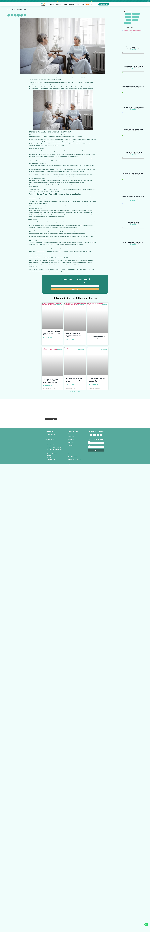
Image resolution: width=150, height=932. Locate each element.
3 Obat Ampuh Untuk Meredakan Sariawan (133, 242)
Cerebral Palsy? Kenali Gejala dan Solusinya (133, 66)
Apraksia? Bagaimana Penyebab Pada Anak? (133, 86)
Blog (83, 4)
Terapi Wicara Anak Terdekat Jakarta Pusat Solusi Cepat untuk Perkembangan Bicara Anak (51, 381)
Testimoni (78, 4)
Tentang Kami (58, 4)
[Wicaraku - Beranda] (43, 4)
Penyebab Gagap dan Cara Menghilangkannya (133, 107)
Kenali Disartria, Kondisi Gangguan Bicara (133, 173)
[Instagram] (98, 435)
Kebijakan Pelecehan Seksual (74, 459)
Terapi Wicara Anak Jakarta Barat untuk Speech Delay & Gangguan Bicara (51, 333)
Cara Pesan (71, 4)
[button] (8, 15)
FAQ (69, 453)
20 (79, 391)
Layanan (65, 4)
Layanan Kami (71, 439)
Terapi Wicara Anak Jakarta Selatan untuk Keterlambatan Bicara (73, 335)
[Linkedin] (94, 435)
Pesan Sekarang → (89, 1)
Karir (92, 4)
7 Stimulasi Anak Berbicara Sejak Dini (133, 152)
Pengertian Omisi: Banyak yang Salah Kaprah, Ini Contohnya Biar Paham (74, 380)
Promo (87, 4)
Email (89, 445)
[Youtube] (101, 435)
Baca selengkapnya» (133, 49)
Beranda (52, 4)
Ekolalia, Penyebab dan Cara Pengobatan (133, 129)
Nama (89, 441)
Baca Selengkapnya (47, 337)
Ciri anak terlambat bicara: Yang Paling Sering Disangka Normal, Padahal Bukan (97, 380)
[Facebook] (91, 435)
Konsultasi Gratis (104, 4)
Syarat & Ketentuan (72, 456)
